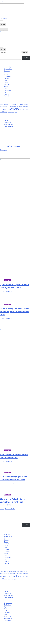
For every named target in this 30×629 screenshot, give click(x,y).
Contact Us (7, 605)
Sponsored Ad (8, 618)
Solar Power (25, 106)
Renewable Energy (12, 106)
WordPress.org (8, 126)
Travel (6, 92)
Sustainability (3, 109)
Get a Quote (3, 150)
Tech (5, 88)
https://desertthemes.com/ (13, 146)
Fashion (6, 73)
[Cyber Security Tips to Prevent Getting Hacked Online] (15, 159)
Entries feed (7, 122)
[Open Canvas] (1, 20)
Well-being (3, 112)
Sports (6, 86)
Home (5, 610)
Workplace (14, 112)
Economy (7, 71)
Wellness (10, 112)
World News (7, 96)
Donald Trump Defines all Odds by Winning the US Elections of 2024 (14, 312)
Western (6, 94)
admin (2, 291)
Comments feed (9, 124)
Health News (8, 76)
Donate (6, 609)
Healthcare (26, 104)
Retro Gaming (19, 106)
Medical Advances (3, 106)
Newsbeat (7, 84)
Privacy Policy (8, 616)
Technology (7, 90)
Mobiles (6, 78)
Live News (7, 612)
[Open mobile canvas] (1, 47)
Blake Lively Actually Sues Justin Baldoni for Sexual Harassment (12, 502)
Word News (7, 620)
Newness (6, 82)
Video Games (25, 109)
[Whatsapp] (3, 601)
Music (5, 80)
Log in (6, 120)
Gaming (6, 75)
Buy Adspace (8, 603)
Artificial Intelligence (4, 104)
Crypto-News (8, 69)
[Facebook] (0, 1)
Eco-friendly (12, 104)
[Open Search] (2, 29)
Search (2, 54)
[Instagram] (2, 1)
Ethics (18, 104)
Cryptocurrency (8, 607)
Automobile (7, 67)
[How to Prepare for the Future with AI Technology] (15, 329)
